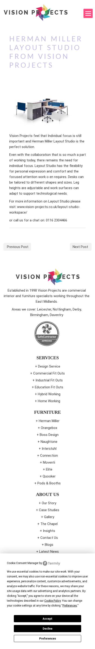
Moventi (49, 462)
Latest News (49, 551)
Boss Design (49, 435)
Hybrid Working (49, 394)
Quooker (49, 476)
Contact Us (49, 538)
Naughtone (49, 442)
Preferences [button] (69, 605)
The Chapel (49, 524)
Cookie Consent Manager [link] (23, 563)
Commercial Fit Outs (49, 373)
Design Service (49, 366)
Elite (49, 469)
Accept (47, 618)
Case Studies (49, 510)
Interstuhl (49, 449)
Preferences (47, 638)
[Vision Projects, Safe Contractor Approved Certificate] (46, 334)
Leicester (44, 309)
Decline (47, 628)
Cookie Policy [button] (52, 600)
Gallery (49, 517)
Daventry (56, 315)
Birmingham (39, 315)
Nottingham (62, 309)
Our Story (49, 503)
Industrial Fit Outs (49, 380)
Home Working (49, 401)
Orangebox (49, 428)
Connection (49, 455)
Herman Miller (49, 421)
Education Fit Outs (49, 387)
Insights (49, 531)
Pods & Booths (49, 483)
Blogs (49, 545)
